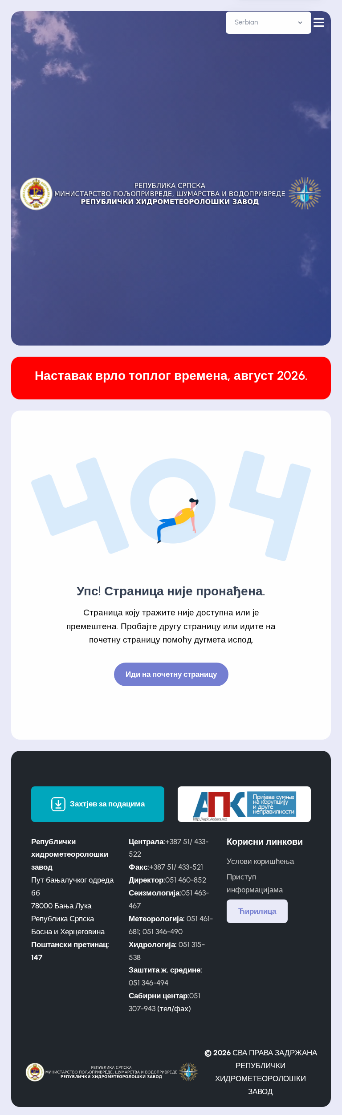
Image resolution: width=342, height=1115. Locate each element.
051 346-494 (148, 982)
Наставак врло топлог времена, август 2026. (171, 375)
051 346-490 (162, 931)
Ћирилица (257, 911)
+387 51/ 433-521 (176, 867)
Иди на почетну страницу (171, 674)
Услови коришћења (260, 861)
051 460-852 (185, 879)
